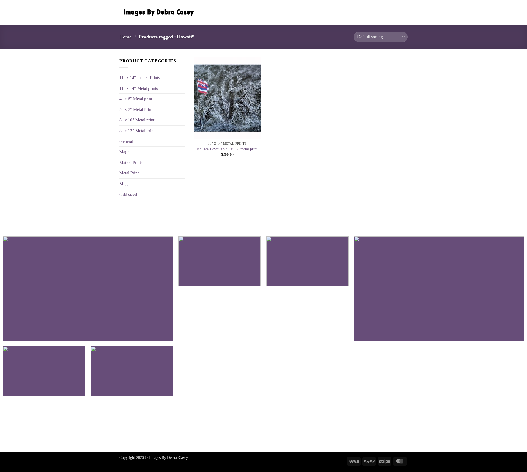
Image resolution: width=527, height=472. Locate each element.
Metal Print (129, 173)
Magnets (126, 151)
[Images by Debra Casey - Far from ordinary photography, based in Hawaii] (157, 12)
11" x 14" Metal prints (138, 88)
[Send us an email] (263, 425)
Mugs (124, 183)
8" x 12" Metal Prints (137, 130)
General (126, 141)
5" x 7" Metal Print (135, 109)
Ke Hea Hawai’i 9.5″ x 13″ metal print (227, 149)
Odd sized (128, 194)
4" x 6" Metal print (135, 98)
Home (125, 37)
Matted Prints (130, 162)
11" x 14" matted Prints (139, 77)
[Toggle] (182, 173)
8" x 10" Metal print (136, 120)
